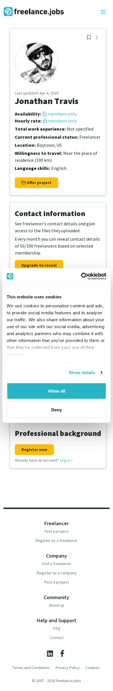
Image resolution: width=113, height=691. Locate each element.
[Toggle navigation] (103, 12)
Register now (34, 449)
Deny (56, 409)
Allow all (56, 390)
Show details (82, 372)
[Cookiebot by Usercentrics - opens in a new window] (81, 276)
